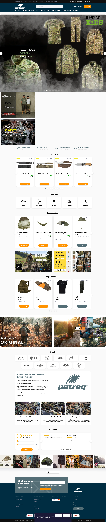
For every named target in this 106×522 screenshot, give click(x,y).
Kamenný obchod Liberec (79, 417)
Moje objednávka (54, 1)
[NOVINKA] (25, 165)
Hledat (61, 6)
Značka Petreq (47, 1)
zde (50, 517)
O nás (42, 1)
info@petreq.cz (77, 499)
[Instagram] (75, 505)
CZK (87, 1)
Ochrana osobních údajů (19, 504)
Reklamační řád (17, 501)
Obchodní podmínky (18, 499)
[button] (4, 53)
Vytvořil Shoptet (80, 520)
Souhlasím (67, 515)
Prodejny (25, 1)
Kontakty (38, 1)
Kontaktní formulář (78, 508)
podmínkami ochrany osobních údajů (56, 485)
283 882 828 (77, 501)
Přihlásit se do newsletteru (45, 488)
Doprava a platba (32, 1)
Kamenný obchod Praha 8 (27, 417)
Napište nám (17, 506)
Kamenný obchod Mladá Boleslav (53, 417)
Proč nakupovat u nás (18, 1)
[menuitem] (17, 10)
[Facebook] (73, 505)
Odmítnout (59, 515)
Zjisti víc (18, 398)
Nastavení (39, 520)
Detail (82, 245)
